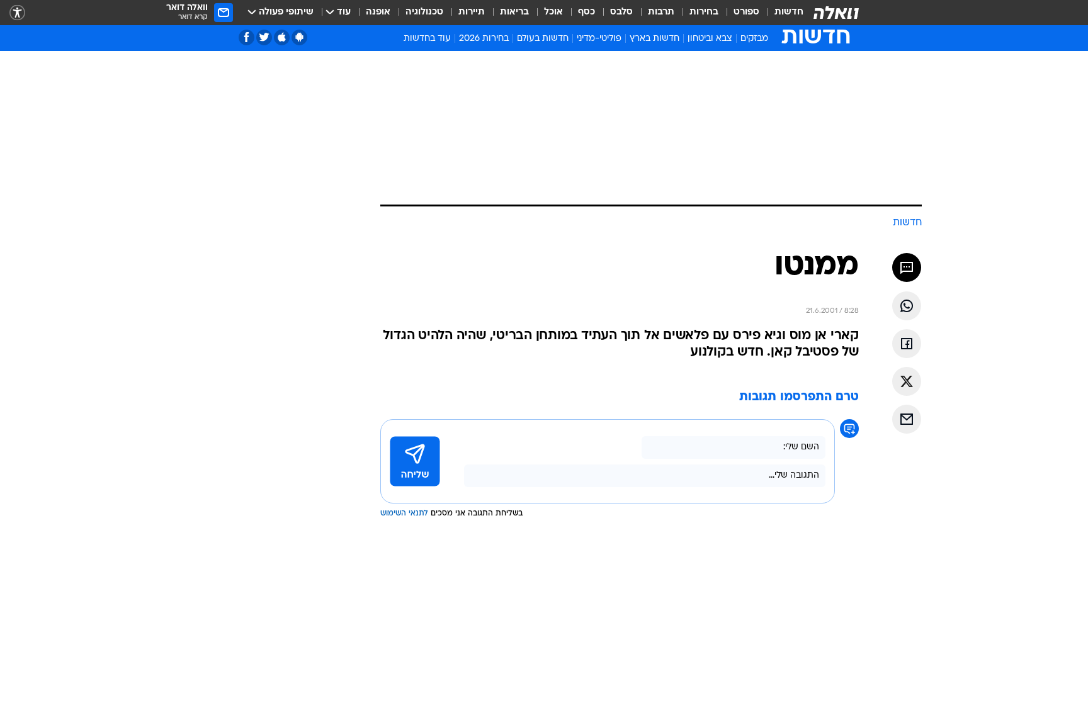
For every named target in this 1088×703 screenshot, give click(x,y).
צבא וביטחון (710, 39)
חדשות (788, 12)
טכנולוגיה (424, 12)
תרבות (661, 12)
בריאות (514, 12)
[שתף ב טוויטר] (906, 381)
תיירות (471, 12)
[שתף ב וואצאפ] (906, 305)
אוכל (553, 12)
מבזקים (754, 39)
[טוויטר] (264, 37)
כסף (586, 12)
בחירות (703, 12)
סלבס (621, 12)
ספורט (746, 12)
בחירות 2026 (484, 39)
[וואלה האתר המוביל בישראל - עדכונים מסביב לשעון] (836, 12)
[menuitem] (781, 13)
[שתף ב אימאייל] (906, 419)
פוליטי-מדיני (599, 39)
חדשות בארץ (654, 39)
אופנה (378, 12)
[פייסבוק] (246, 37)
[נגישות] (17, 13)
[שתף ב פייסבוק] (906, 343)
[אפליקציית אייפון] (282, 37)
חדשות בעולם (543, 39)
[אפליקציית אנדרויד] (299, 37)
